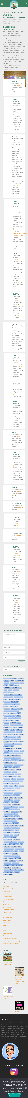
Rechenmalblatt (15, 802)
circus (12, 692)
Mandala (13, 778)
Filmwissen (6, 722)
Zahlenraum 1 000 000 (9, 865)
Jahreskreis (19, 19)
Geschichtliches (8, 734)
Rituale (18, 809)
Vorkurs (6, 851)
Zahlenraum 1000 (19, 869)
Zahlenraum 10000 (8, 872)
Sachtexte (14, 813)
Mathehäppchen (7, 781)
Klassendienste (7, 755)
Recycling (21, 806)
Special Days (7, 827)
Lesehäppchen (8, 771)
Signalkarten (7, 825)
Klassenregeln (17, 757)
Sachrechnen (7, 813)
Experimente (7, 715)
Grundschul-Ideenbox (8, 888)
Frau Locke (6, 904)
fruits (15, 727)
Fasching (18, 718)
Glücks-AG (21, 734)
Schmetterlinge (7, 818)
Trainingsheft (15, 844)
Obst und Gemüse (18, 792)
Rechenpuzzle (7, 804)
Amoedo (5, 925)
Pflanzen (20, 797)
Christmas (7, 692)
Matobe (14, 781)
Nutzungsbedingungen (8, 792)
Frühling (6, 729)
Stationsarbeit (15, 832)
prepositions (17, 799)
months (6, 785)
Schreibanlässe (7, 820)
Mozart (11, 785)
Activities (6, 680)
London (10, 776)
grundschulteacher (8, 894)
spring (17, 830)
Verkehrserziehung (19, 848)
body (5, 689)
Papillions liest (7, 912)
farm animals (11, 718)
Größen (19, 736)
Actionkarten (21, 678)
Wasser (16, 851)
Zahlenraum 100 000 (9, 869)
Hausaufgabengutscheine (16, 739)
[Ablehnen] (26, 1088)
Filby (17, 720)
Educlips (17, 1011)
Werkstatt (13, 855)
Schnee (13, 818)
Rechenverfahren (16, 804)
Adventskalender (20, 680)
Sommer (21, 825)
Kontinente (7, 762)
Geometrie (19, 732)
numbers (12, 790)
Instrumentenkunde (17, 743)
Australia (11, 685)
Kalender (10, 750)
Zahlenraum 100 (16, 867)
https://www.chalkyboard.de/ (10, 938)
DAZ (6, 699)
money (17, 783)
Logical (6, 776)
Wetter (18, 855)
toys (10, 844)
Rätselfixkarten (14, 811)
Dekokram (11, 699)
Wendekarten (15, 853)
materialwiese (6, 891)
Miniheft (6, 783)
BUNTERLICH (7, 920)
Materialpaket (20, 778)
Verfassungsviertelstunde (9, 848)
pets (15, 797)
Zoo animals (17, 872)
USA (21, 844)
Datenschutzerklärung (14, 1095)
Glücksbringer (7, 736)
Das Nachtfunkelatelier (9, 899)
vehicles (19, 846)
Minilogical (12, 783)
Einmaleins (7, 708)
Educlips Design (7, 933)
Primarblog (6, 922)
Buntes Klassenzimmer (9, 909)
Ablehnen (18, 1093)
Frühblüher (20, 727)
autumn (16, 685)
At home (6, 685)
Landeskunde (16, 767)
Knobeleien (7, 760)
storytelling (6, 834)
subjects (16, 834)
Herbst (16, 741)
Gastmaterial (19, 729)
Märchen (6, 788)
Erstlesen (7, 713)
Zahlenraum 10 (19, 865)
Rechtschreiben (14, 806)
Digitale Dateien (8, 704)
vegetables (14, 846)
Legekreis (12, 769)
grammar (13, 736)
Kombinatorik (14, 760)
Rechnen (7, 806)
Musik (16, 785)
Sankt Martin (16, 816)
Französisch (19, 725)
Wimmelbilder (18, 858)
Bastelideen (7, 687)
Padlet (11, 797)
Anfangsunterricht (14, 682)
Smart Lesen (14, 825)
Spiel (13, 827)
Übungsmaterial (8, 874)
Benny (14, 432)
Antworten (19, 85)
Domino (6, 706)
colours (11, 697)
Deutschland (7, 701)
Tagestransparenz (8, 839)
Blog (20, 687)
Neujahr (12, 788)
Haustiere (6, 741)
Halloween (7, 739)
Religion (13, 809)
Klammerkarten (12, 753)
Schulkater (6, 886)
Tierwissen (21, 841)
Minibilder (20, 781)
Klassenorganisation (16, 755)
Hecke (11, 741)
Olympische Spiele (8, 795)
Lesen (14, 771)
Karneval (17, 750)
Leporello (19, 769)
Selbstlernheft (15, 823)
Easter (16, 706)
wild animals (11, 858)
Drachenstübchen (7, 896)
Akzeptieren (11, 1093)
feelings (6, 720)
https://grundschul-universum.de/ (11, 943)
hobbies (21, 741)
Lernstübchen (6, 915)
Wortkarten (20, 860)
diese (14, 37)
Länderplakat (17, 776)
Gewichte (15, 734)
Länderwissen (7, 778)
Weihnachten (8, 853)
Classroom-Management (10, 694)
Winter (6, 860)
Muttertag (21, 785)
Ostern (6, 797)
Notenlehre (6, 790)
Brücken (10, 689)
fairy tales (12, 715)
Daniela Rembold (17, 21)
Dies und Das (14, 701)
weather (21, 851)
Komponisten (21, 760)
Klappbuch (20, 753)
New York (17, 788)
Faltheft (18, 715)
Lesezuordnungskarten (9, 774)
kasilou (5, 930)
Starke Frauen (7, 832)
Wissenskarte (12, 860)
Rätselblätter (7, 811)
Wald (11, 851)
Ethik (19, 713)
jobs (5, 750)
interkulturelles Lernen (9, 748)
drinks (11, 706)
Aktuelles (6, 682)
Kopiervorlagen (8, 764)
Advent (12, 680)
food (19, 722)
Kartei (22, 750)
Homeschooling (8, 743)
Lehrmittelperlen (7, 907)
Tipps (6, 844)
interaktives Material (9, 746)
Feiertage (11, 720)
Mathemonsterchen (8, 935)
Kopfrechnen (13, 762)
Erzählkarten (13, 713)
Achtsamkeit (14, 678)
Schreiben (14, 820)
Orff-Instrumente (16, 795)
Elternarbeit (14, 708)
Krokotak (5, 928)
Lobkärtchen (18, 774)
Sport (18, 827)
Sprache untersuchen (9, 830)
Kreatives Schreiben (19, 764)
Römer (20, 811)
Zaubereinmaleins (7, 902)
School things (20, 818)
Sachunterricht (8, 816)
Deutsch (18, 699)
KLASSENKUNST (8, 917)
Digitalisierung (16, 704)
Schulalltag (7, 823)
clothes (19, 694)
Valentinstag (7, 846)
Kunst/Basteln (6, 21)
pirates (6, 799)
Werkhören (7, 855)
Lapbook (6, 769)
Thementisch (13, 841)
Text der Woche (17, 839)
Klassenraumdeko (9, 757)
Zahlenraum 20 (8, 867)
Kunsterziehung (8, 767)
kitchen (6, 753)
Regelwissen (7, 809)
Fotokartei (13, 725)
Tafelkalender (14, 837)
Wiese (6, 858)
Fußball (12, 729)
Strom (12, 834)
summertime (7, 837)
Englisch (20, 708)
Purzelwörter (7, 802)
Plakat (10, 799)
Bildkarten (14, 687)
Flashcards (13, 722)
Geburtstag (7, 732)
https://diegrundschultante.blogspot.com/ (13, 941)
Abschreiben (7, 678)
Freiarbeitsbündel (8, 727)
